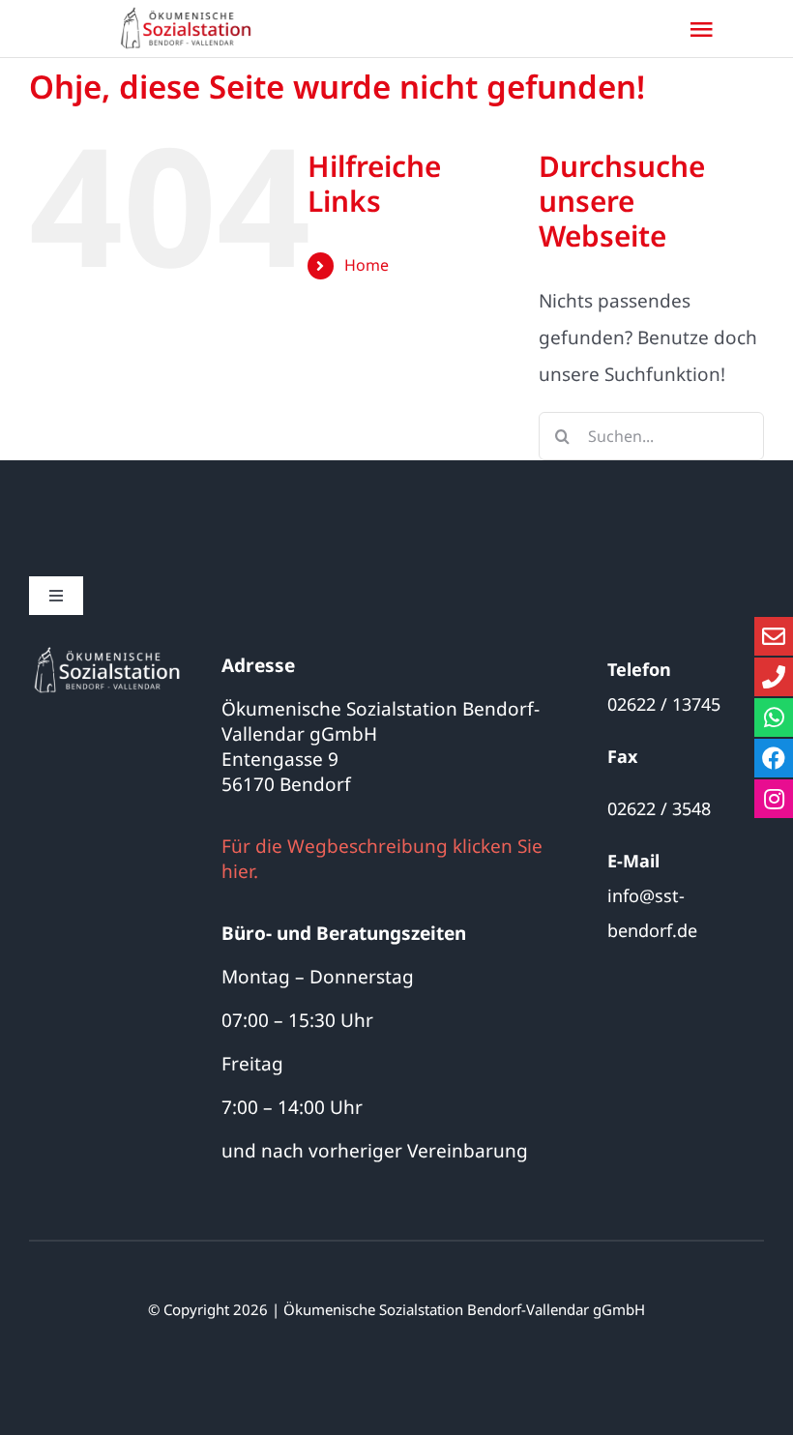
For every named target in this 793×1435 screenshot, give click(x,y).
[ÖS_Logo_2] (107, 652)
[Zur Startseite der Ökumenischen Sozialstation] (191, 29)
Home (366, 265)
